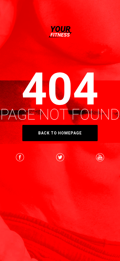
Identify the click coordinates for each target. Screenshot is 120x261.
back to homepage (60, 133)
